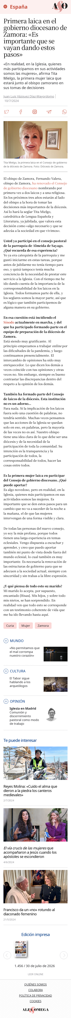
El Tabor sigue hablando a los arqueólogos (20, 682)
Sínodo (8, 322)
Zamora (43, 625)
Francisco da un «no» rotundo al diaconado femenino (29, 911)
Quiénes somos (35, 984)
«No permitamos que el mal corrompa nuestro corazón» (25, 651)
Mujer (25, 625)
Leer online (35, 974)
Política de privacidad (35, 995)
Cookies (35, 1001)
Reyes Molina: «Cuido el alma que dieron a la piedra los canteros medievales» (30, 790)
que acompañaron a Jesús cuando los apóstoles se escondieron (30, 852)
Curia (10, 625)
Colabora (35, 990)
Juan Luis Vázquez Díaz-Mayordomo (28, 96)
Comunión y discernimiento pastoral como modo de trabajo (24, 718)
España (19, 6)
